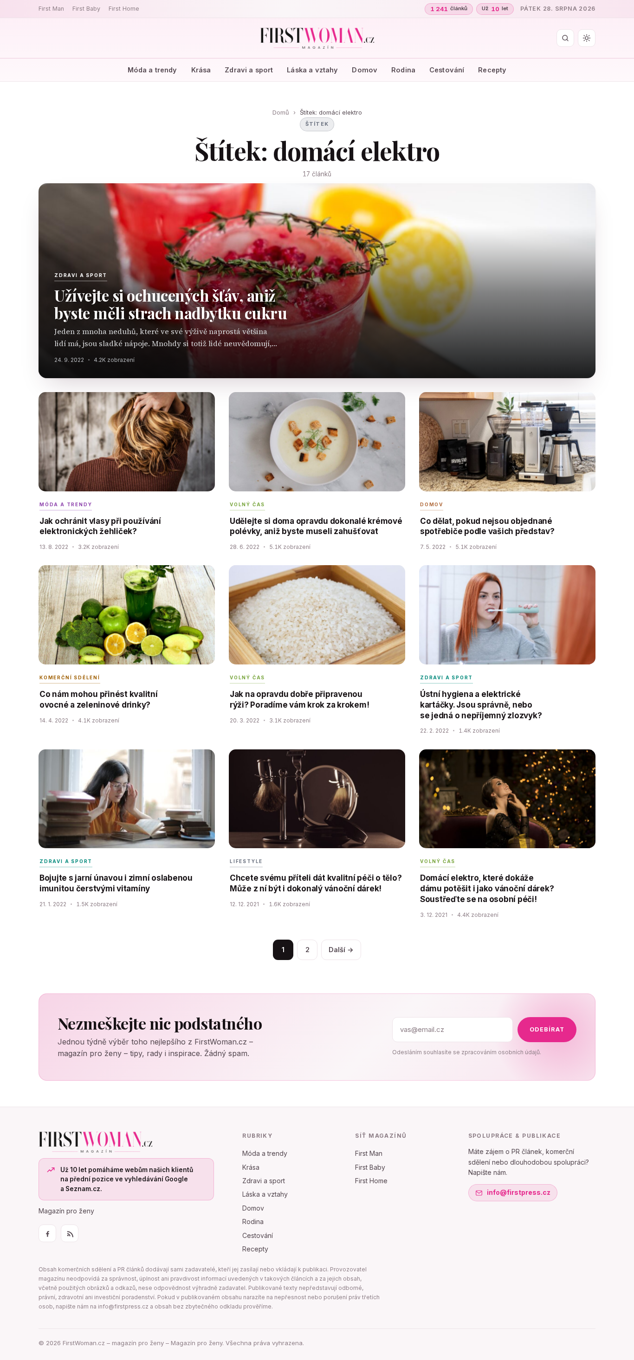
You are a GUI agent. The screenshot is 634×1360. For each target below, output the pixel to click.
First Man (51, 8)
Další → (341, 950)
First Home (124, 8)
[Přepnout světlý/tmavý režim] (586, 38)
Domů (280, 112)
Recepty (492, 70)
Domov (364, 70)
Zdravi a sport (249, 70)
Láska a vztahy (312, 70)
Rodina (403, 70)
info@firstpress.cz (518, 1192)
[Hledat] (565, 38)
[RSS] (69, 1233)
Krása (201, 70)
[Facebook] (47, 1233)
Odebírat (547, 1029)
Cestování (446, 70)
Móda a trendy (152, 70)
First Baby (86, 8)
